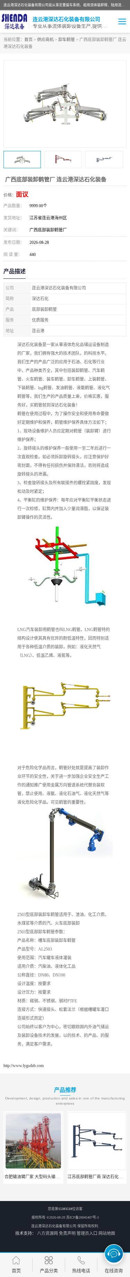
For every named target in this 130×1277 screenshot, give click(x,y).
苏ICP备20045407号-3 (82, 1217)
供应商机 (45, 39)
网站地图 (106, 1233)
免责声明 (67, 1233)
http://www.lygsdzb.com (23, 1065)
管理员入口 (87, 1233)
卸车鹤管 (66, 39)
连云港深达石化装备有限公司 (53, 1226)
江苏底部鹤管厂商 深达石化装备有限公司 (61, 1176)
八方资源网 (47, 1233)
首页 (28, 39)
